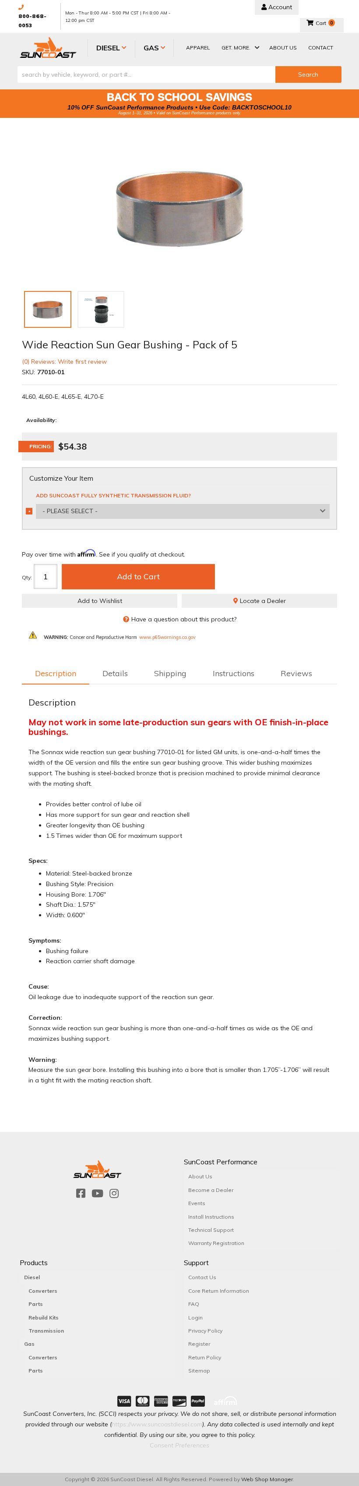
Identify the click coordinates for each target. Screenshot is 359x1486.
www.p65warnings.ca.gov (167, 637)
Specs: (38, 861)
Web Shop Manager (267, 1479)
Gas (29, 1344)
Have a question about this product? (183, 619)
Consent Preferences (179, 1445)
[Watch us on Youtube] (97, 1193)
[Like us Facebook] (81, 1193)
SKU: (28, 372)
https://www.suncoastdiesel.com (157, 1424)
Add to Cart (138, 576)
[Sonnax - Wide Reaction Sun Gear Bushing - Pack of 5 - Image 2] (101, 309)
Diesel (32, 1277)
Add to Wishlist (99, 601)
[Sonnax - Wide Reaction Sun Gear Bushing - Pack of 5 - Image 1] (47, 309)
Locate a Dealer (262, 601)
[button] (240, 48)
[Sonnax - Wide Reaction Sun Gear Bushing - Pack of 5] (179, 207)
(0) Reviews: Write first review (64, 361)
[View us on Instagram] (114, 1193)
